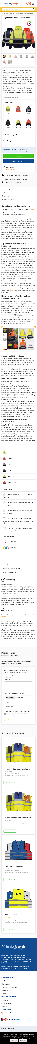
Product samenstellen (27, 194)
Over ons (4, 1000)
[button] (32, 22)
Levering (6, 196)
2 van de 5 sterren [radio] (5, 677)
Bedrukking (7, 192)
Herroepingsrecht (7, 990)
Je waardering (8, 675)
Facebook (7, 1013)
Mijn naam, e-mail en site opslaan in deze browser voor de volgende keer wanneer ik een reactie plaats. (19, 713)
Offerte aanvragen (18, 161)
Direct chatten (11, 169)
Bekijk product (9, 782)
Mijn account (5, 984)
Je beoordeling (9, 679)
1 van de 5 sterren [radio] (5, 677)
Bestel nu (18, 156)
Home (3, 13)
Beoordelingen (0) (9, 199)
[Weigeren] (35, 1038)
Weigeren (23, 1040)
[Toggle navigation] (32, 4)
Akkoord (14, 1040)
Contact (4, 981)
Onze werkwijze (6, 1003)
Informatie (7, 189)
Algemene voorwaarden (9, 987)
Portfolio (4, 994)
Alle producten (10, 13)
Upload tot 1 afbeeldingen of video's (15, 693)
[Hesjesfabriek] (13, 947)
